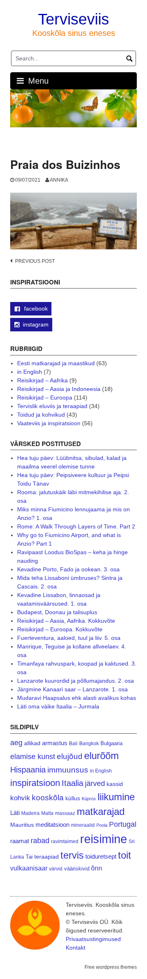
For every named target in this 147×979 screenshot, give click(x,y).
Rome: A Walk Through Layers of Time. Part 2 (76, 526)
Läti (15, 812)
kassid (115, 784)
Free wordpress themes (111, 967)
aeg (16, 743)
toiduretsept (100, 856)
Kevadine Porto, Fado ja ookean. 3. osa (68, 569)
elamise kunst (32, 757)
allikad (32, 743)
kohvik (20, 798)
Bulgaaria (111, 743)
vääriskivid (76, 869)
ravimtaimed (64, 841)
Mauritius (22, 825)
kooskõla (48, 797)
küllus (72, 798)
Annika (59, 180)
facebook (35, 308)
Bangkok (89, 743)
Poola (101, 825)
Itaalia (72, 783)
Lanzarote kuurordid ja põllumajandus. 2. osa (75, 680)
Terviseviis (73, 19)
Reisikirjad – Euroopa (44, 397)
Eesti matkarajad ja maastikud (56, 363)
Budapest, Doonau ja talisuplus (57, 612)
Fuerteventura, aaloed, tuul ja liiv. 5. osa (68, 638)
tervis (72, 855)
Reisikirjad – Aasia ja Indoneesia (58, 389)
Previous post (35, 261)
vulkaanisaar (28, 868)
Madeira (30, 813)
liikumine (116, 796)
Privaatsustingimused (93, 939)
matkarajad (101, 811)
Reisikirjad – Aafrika (42, 380)
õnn (96, 868)
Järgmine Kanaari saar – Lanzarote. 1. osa (72, 689)
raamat (19, 841)
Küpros (89, 798)
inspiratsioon (35, 783)
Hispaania (28, 769)
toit (124, 855)
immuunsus (67, 770)
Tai (29, 857)
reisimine (103, 839)
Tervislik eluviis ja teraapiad (52, 406)
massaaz (65, 813)
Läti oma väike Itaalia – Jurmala (58, 706)
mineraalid (83, 825)
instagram (36, 324)
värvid (55, 869)
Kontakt (75, 947)
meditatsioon (52, 824)
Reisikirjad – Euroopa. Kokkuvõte (59, 629)
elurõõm (101, 755)
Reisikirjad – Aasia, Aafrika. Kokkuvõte (66, 620)
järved (95, 783)
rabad (40, 841)
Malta (47, 813)
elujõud (69, 756)
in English (29, 372)
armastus (54, 742)
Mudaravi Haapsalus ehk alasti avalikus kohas (76, 698)
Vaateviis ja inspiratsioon (48, 423)
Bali (73, 743)
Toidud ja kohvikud (41, 414)
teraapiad (46, 856)
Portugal (122, 824)
